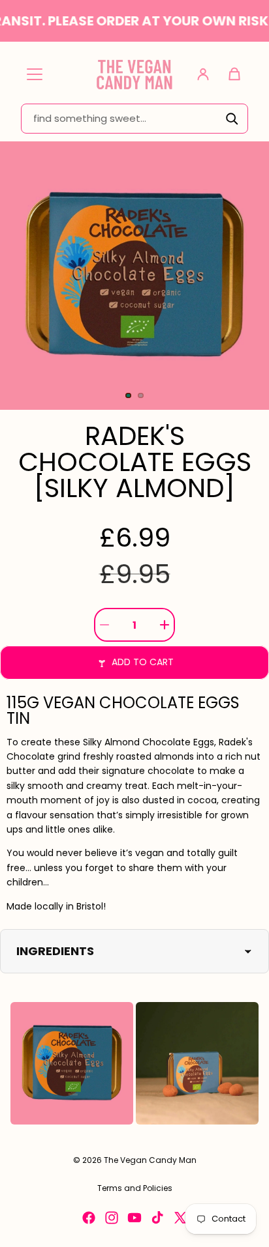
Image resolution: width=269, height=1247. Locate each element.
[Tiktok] (157, 1218)
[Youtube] (134, 1218)
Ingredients (55, 951)
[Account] (203, 74)
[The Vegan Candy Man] (134, 74)
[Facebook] (89, 1218)
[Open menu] (34, 74)
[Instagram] (111, 1218)
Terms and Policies (134, 1188)
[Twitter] (180, 1218)
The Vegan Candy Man (150, 1160)
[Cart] (234, 74)
